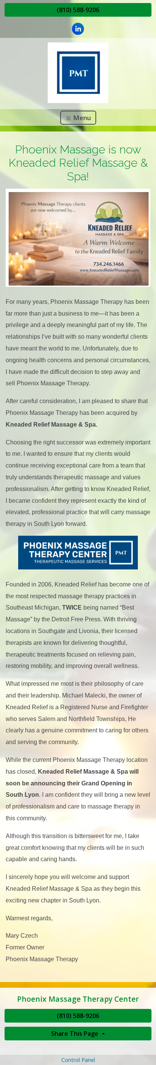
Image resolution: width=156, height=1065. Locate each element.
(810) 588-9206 (78, 10)
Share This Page (75, 1033)
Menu (81, 117)
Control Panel (78, 1059)
